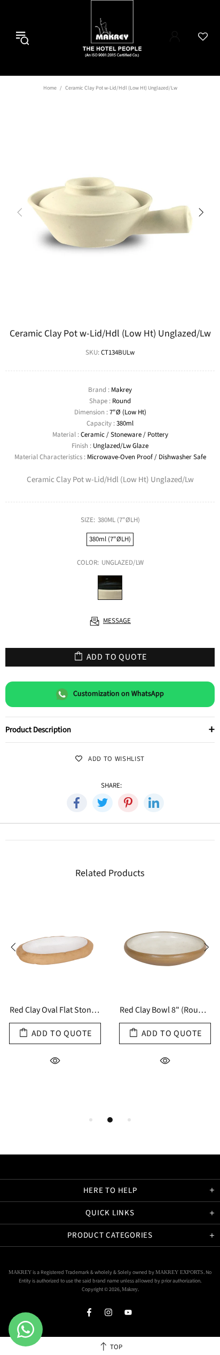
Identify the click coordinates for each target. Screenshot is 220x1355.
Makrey (122, 38)
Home (50, 88)
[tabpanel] (55, 1006)
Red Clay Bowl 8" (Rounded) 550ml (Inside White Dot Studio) (165, 1011)
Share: (111, 785)
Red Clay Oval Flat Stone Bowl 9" (55, 1011)
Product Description (110, 729)
